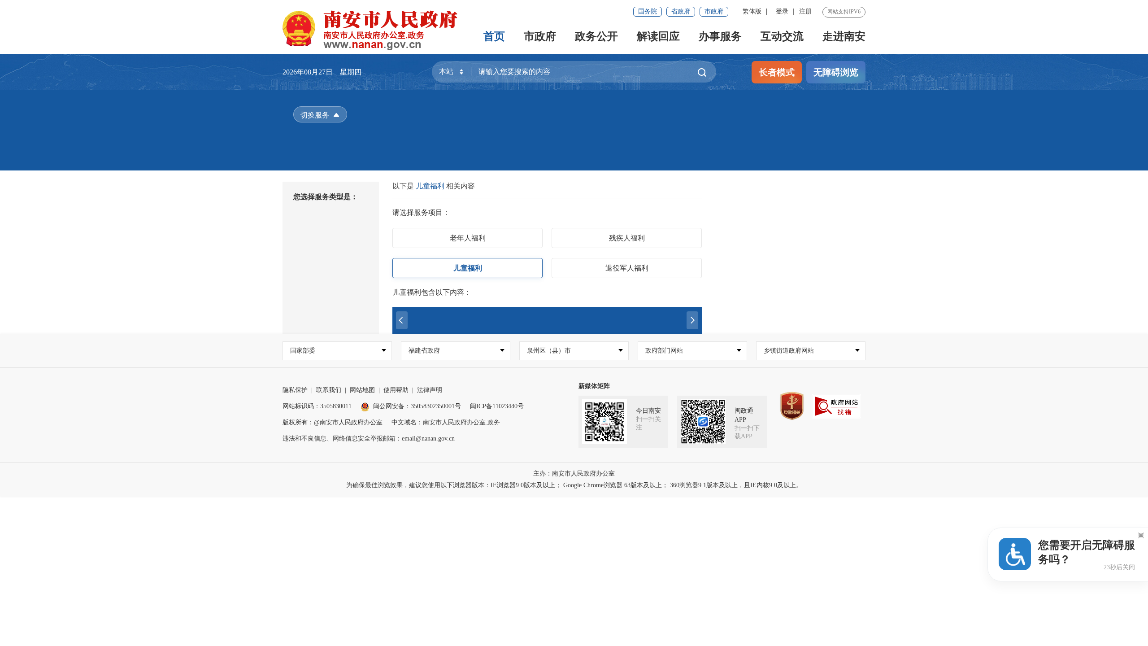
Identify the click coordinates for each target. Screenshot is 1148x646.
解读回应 (658, 36)
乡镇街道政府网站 (789, 350)
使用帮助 (396, 390)
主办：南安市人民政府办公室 (574, 473)
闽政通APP (744, 415)
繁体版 (752, 11)
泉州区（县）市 (549, 350)
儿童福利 (431, 186)
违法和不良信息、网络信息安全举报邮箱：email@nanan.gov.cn (369, 438)
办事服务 (720, 36)
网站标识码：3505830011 (317, 406)
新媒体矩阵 (594, 386)
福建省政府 (424, 350)
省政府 (680, 11)
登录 (782, 11)
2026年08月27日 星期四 (322, 72)
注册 (805, 11)
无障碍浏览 (835, 72)
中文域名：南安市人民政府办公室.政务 (445, 422)
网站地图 (362, 390)
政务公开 (596, 36)
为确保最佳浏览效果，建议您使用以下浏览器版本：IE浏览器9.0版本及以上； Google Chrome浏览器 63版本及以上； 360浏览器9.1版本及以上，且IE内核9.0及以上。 (574, 485)
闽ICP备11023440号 (497, 406)
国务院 (647, 11)
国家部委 (302, 350)
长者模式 (777, 72)
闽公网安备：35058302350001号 (417, 406)
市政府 (713, 11)
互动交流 (782, 36)
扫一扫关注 (648, 423)
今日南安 (648, 410)
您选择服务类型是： (325, 197)
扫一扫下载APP (747, 432)
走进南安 (843, 36)
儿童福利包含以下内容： (431, 292)
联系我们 (328, 390)
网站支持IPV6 (844, 12)
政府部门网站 (664, 350)
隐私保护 (295, 390)
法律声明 (429, 390)
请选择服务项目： (421, 212)
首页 (494, 36)
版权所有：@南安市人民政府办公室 (333, 422)
